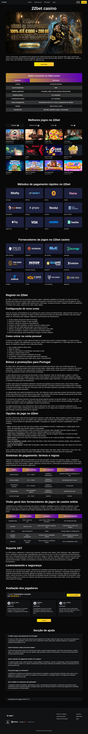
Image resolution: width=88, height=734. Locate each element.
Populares (14, 125)
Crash (52, 125)
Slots (72, 125)
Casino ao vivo (33, 125)
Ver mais (44, 620)
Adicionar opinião (73, 595)
